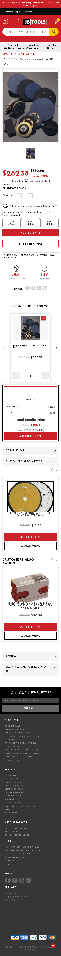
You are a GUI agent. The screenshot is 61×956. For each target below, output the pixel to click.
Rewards (28, 12)
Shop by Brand (51, 47)
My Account (11, 779)
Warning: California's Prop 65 (26, 669)
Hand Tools (11, 740)
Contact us (11, 893)
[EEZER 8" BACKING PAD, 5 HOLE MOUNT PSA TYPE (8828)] (30, 507)
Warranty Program (15, 857)
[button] (4, 348)
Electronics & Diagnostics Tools (23, 736)
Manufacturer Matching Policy (22, 847)
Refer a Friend (12, 803)
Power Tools (12, 747)
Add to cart (30, 537)
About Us (9, 810)
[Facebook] (33, 288)
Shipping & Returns (15, 782)
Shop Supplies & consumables (21, 757)
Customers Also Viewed (24, 461)
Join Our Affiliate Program (20, 806)
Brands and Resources (17, 835)
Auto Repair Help (14, 832)
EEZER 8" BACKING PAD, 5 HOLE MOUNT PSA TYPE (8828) (30, 514)
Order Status (11, 775)
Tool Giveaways (13, 796)
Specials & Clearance (32, 47)
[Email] (44, 288)
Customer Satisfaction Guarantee (23, 851)
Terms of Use (12, 861)
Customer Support (12, 12)
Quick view (30, 546)
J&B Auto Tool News (16, 828)
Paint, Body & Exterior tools (20, 743)
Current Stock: (16, 188)
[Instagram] (28, 880)
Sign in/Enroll (13, 20)
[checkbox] (43, 318)
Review (11, 656)
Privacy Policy (13, 864)
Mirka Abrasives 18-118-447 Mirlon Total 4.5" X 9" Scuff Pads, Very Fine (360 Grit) (30, 605)
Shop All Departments (14, 47)
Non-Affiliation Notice (17, 854)
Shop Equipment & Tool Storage (22, 753)
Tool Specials (12, 726)
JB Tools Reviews (14, 792)
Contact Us (11, 813)
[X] (27, 288)
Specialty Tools (13, 760)
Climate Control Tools (17, 733)
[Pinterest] (39, 288)
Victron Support (14, 789)
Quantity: (8, 195)
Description (15, 450)
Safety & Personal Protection (21, 750)
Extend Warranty (14, 786)
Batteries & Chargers (16, 729)
